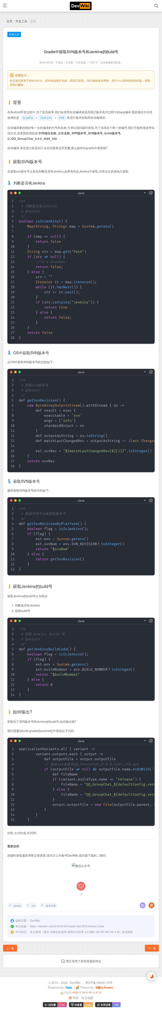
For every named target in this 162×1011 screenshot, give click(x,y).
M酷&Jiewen (104, 987)
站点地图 (87, 998)
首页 (9, 21)
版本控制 (51, 905)
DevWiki (75, 982)
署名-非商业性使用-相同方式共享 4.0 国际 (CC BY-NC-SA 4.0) (81, 932)
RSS (75, 998)
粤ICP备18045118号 (98, 982)
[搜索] (156, 5)
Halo (68, 987)
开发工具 (21, 21)
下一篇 (152, 948)
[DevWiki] (80, 6)
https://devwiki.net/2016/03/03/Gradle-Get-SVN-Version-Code (67, 926)
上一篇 (10, 948)
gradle (17, 905)
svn (33, 905)
